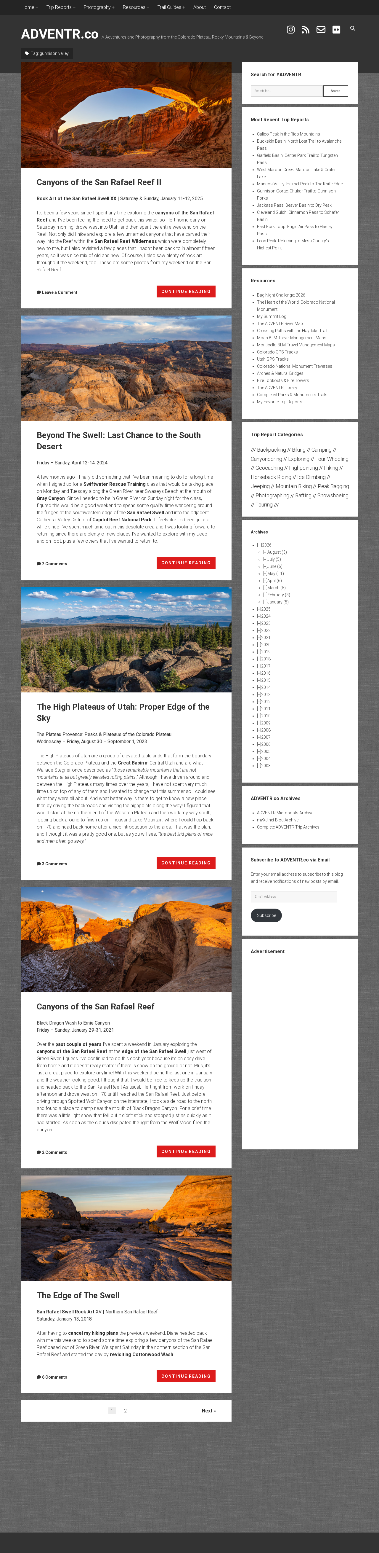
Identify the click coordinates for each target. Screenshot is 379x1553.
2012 (266, 701)
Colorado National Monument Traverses (294, 366)
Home (28, 7)
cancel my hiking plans (93, 1333)
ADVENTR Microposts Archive (285, 812)
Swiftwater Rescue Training (114, 484)
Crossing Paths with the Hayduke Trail (292, 330)
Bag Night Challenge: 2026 (281, 295)
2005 (266, 751)
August (277, 552)
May (275, 573)
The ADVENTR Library (277, 387)
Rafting (303, 495)
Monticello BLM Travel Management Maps (296, 345)
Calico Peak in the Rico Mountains (288, 134)
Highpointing (303, 468)
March (276, 587)
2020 (266, 644)
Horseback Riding (271, 477)
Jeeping (260, 486)
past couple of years (78, 1044)
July (274, 559)
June (274, 566)
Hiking (331, 468)
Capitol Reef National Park (122, 520)
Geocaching (269, 468)
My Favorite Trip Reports (279, 401)
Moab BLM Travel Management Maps (291, 337)
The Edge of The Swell (126, 1228)
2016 (266, 673)
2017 (266, 666)
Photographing (272, 495)
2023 (266, 623)
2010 (266, 715)
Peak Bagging (333, 486)
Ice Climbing (311, 477)
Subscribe (266, 915)
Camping (321, 450)
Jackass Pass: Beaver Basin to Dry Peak (294, 205)
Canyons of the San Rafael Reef (126, 940)
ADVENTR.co (60, 34)
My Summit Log (271, 316)
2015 (266, 680)
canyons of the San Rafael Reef (72, 1051)
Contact (222, 7)
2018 (266, 659)
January (278, 602)
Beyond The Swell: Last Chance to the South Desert (126, 368)
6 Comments (54, 1377)
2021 (266, 637)
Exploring (298, 459)
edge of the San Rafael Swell (154, 1051)
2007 (266, 737)
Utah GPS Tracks (273, 359)
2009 (266, 723)
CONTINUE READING (188, 293)
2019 (266, 651)
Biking (299, 450)
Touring (264, 504)
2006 (266, 744)
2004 (266, 758)
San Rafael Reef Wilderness (125, 241)
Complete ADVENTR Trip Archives (288, 827)
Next (207, 1411)
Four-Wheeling (332, 459)
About (199, 7)
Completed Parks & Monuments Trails (292, 394)
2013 (266, 694)
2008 (266, 730)
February (278, 594)
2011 (266, 708)
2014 (266, 687)
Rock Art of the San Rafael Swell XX (76, 198)
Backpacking (271, 450)
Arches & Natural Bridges (280, 373)
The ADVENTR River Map (280, 323)
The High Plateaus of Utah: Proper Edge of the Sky (126, 639)
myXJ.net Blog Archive (277, 820)
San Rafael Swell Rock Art (65, 1312)
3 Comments (54, 863)
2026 (267, 545)
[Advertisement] (300, 1051)
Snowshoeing (333, 495)
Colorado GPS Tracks (277, 352)
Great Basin (131, 763)
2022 (266, 630)
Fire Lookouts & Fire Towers (283, 380)
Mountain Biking (294, 486)
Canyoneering (266, 459)
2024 (266, 616)
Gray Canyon (51, 498)
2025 (266, 609)
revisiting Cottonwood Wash (141, 1354)
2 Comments (54, 563)
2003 (266, 765)
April (274, 580)
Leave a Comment (59, 292)
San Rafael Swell (145, 512)
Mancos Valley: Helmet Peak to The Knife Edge (300, 183)
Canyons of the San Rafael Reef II (126, 115)
